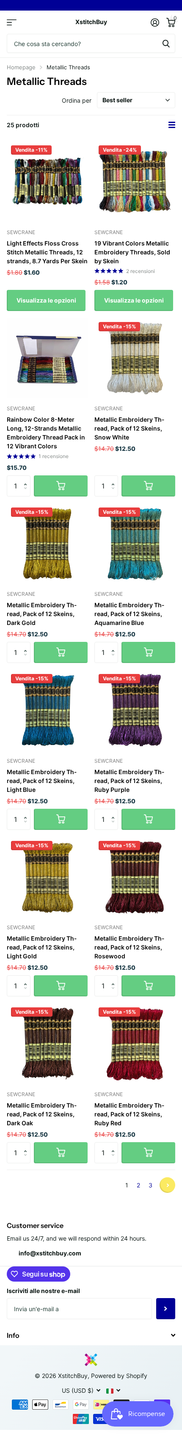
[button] (27, 478)
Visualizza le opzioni (46, 300)
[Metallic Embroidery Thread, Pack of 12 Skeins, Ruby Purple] (134, 710)
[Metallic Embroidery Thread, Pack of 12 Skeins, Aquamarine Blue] (134, 543)
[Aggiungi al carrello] (61, 486)
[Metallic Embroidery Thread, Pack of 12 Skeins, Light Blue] (47, 710)
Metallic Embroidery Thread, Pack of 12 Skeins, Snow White (129, 428)
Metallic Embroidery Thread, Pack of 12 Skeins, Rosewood (129, 947)
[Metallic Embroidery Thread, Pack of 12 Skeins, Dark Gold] (47, 543)
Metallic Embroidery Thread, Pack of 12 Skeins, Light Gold (42, 947)
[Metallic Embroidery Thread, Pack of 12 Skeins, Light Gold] (47, 877)
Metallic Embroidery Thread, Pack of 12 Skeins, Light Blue (42, 780)
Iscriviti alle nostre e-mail (43, 1290)
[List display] (171, 125)
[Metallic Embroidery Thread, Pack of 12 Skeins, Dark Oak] (47, 1043)
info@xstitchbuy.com (50, 1253)
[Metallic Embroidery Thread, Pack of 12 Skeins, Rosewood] (134, 877)
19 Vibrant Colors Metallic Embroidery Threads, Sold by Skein (132, 252)
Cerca (166, 43)
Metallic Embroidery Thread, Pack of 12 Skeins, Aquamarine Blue (129, 613)
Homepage (21, 67)
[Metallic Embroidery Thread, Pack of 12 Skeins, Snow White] (134, 358)
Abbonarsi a (165, 1308)
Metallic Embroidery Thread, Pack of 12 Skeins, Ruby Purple (129, 780)
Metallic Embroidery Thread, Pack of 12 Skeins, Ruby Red (129, 1114)
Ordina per (76, 100)
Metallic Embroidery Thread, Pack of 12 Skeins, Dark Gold (42, 613)
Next (167, 1185)
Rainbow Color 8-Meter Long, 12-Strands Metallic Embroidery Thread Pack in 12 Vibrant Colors (46, 433)
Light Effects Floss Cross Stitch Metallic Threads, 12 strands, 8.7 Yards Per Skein (47, 252)
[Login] (154, 22)
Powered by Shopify (119, 1375)
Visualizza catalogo (12, 22)
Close (91, 1335)
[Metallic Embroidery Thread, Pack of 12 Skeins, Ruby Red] (134, 1043)
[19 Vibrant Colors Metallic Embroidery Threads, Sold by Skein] (134, 181)
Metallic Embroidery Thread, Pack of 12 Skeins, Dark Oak (42, 1114)
